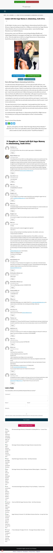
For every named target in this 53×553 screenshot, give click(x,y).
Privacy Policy (32, 551)
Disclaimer (25, 551)
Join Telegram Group (18, 75)
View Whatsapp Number (30, 79)
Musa (11, 203)
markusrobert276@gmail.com (26, 170)
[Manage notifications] (2, 551)
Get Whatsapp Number (34, 75)
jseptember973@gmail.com (16, 380)
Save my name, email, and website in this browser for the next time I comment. (24, 415)
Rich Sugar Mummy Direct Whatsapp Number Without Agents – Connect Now (29, 469)
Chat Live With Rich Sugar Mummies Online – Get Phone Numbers (26, 502)
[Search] (48, 11)
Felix (11, 184)
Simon (11, 347)
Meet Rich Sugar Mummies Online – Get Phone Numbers (24, 458)
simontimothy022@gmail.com (20, 367)
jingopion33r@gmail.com (15, 267)
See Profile (20, 79)
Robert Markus (14, 155)
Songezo (12, 193)
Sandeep (12, 147)
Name (7, 402)
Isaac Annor (13, 175)
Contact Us (19, 551)
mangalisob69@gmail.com (19, 198)
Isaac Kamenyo (13, 259)
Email (28, 402)
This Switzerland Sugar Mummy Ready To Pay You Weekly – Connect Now (28, 486)
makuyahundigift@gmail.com (38, 302)
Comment (8, 394)
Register (38, 551)
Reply (12, 152)
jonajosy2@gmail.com (27, 312)
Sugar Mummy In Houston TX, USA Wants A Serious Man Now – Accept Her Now (30, 514)
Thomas (12, 318)
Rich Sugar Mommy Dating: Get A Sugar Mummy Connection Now (26, 445)
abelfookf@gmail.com (15, 250)
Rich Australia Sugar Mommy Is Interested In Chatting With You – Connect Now (29, 429)
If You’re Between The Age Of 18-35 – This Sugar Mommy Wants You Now (28, 529)
